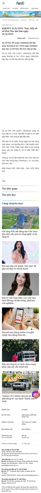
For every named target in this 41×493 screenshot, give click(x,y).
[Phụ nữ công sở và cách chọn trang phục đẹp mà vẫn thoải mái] (20, 350)
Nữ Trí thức (24, 8)
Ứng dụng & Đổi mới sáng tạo (29, 416)
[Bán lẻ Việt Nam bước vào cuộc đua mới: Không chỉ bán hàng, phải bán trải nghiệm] (20, 284)
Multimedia (26, 429)
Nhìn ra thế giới (7, 422)
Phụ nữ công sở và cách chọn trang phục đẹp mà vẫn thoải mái (19, 365)
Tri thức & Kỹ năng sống (10, 20)
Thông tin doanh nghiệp (9, 443)
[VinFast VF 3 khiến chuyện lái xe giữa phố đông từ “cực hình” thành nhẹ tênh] (20, 382)
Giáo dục (24, 20)
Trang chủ (6, 8)
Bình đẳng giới (6, 429)
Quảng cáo (25, 437)
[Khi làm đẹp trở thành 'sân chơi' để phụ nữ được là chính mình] (20, 252)
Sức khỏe (31, 20)
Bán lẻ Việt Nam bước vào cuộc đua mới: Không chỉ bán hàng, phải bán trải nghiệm (19, 300)
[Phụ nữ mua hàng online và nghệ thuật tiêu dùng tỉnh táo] (20, 318)
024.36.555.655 (6, 437)
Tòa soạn (27, 443)
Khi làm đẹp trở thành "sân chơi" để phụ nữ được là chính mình (19, 267)
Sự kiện (15, 8)
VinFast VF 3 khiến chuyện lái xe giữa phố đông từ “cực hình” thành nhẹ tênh (20, 398)
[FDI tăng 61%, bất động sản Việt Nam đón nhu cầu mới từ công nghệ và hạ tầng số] (20, 218)
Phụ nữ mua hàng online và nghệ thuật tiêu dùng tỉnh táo (18, 333)
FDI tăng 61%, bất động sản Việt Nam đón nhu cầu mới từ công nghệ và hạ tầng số (19, 234)
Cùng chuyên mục (12, 203)
